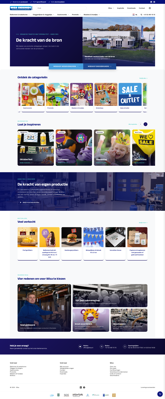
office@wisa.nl (88, 348)
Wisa (110, 8)
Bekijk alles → (143, 78)
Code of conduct (115, 374)
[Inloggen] (150, 8)
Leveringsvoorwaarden (148, 387)
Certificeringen (115, 370)
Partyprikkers (27, 250)
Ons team (113, 368)
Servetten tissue (115, 250)
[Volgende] (145, 124)
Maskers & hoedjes (91, 15)
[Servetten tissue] (115, 237)
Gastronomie (62, 15)
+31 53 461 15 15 (149, 15)
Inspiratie (120, 8)
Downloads (131, 8)
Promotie (75, 15)
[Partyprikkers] (28, 237)
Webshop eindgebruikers (98, 66)
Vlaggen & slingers (16, 368)
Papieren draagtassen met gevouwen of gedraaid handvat (137, 252)
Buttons (12, 375)
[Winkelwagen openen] (160, 394)
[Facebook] (154, 2)
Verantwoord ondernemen (119, 372)
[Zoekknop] (84, 8)
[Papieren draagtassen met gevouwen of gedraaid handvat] (137, 237)
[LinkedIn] (151, 2)
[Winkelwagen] (154, 8)
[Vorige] (140, 124)
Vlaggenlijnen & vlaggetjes (42, 15)
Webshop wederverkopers (64, 66)
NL (136, 15)
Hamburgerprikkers (71, 250)
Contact (142, 8)
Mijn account (64, 366)
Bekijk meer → (143, 222)
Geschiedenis (114, 375)
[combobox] (59, 8)
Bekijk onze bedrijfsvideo (31, 202)
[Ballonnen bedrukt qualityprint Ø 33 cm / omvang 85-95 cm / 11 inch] (50, 237)
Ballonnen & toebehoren (19, 15)
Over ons (113, 366)
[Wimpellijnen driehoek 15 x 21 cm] (93, 237)
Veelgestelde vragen (67, 368)
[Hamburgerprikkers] (71, 237)
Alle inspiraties (133, 124)
